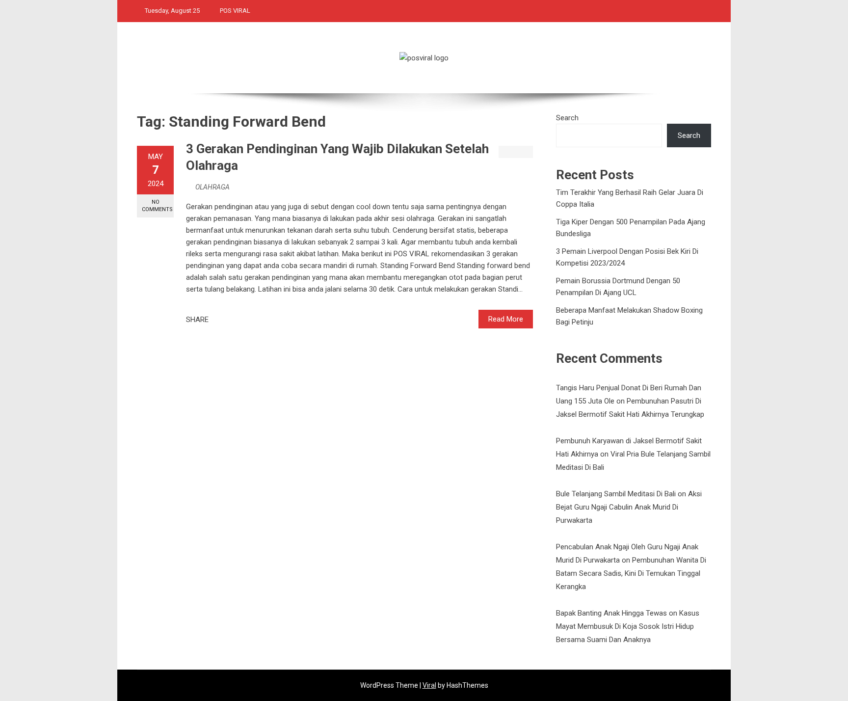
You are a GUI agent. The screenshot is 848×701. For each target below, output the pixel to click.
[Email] (251, 319)
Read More (505, 319)
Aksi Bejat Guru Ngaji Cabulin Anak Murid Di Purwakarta (629, 507)
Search (567, 117)
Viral (429, 685)
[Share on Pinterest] (240, 319)
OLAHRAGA (212, 187)
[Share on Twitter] (229, 319)
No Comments (157, 206)
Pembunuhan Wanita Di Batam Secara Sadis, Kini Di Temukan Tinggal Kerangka (631, 573)
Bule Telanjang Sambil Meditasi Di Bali (616, 493)
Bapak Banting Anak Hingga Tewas (611, 613)
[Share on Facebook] (218, 319)
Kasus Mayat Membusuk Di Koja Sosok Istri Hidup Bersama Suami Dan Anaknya (627, 626)
